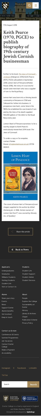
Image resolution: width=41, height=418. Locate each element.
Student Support (28, 274)
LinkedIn (33, 368)
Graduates (6, 274)
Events (4, 301)
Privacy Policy (27, 323)
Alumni (4, 294)
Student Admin (28, 277)
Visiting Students (8, 280)
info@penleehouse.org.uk (18, 144)
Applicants (6, 267)
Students (25, 267)
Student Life (6, 283)
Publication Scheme (29, 320)
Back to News (22, 249)
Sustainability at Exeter (28, 306)
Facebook (21, 368)
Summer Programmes (10, 338)
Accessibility (6, 353)
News (4, 304)
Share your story (8, 298)
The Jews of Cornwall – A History (20, 76)
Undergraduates (8, 271)
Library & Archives (29, 313)
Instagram (6, 368)
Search (33, 384)
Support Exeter (7, 308)
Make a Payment (8, 350)
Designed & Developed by (20, 412)
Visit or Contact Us (9, 287)
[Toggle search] (29, 5)
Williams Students (8, 277)
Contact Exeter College (8, 345)
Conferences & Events (10, 334)
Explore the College (29, 301)
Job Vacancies (7, 341)
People (24, 298)
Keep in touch (7, 317)
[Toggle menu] (35, 5)
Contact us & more (9, 330)
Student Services (28, 280)
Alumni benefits (8, 311)
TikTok (5, 375)
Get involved (7, 314)
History (25, 310)
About (24, 294)
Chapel (24, 317)
